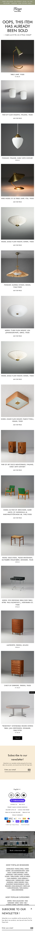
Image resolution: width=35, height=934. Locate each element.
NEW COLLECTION (18, 901)
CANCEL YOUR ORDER (23, 810)
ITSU (25, 903)
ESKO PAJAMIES (18, 874)
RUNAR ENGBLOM (19, 884)
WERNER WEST (20, 880)
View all (17, 738)
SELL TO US (22, 804)
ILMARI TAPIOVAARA (18, 872)
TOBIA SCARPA (15, 876)
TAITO (21, 903)
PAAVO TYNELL (19, 869)
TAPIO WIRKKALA (23, 878)
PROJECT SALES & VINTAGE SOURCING (17, 807)
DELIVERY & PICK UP (11, 810)
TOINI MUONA (23, 888)
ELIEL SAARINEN (12, 878)
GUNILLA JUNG (10, 880)
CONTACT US (13, 804)
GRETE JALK (26, 886)
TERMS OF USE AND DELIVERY (13, 812)
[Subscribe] (31, 928)
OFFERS (9, 901)
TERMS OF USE (26, 812)
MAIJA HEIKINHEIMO (17, 890)
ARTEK (17, 903)
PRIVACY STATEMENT (17, 815)
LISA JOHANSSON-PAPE (18, 870)
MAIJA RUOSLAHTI (16, 886)
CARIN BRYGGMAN (13, 888)
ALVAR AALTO (10, 869)
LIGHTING (20, 905)
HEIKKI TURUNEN (19, 882)
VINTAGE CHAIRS (11, 905)
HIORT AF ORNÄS (25, 876)
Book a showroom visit (17, 850)
